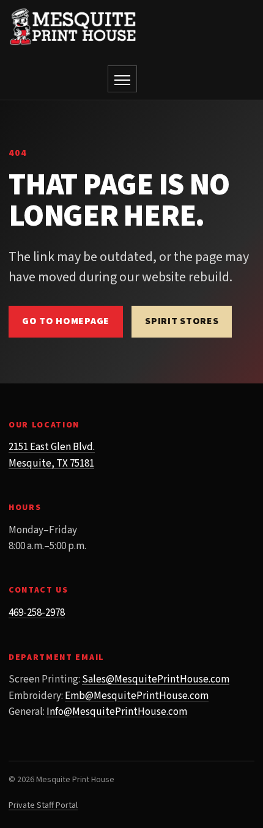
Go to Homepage (65, 321)
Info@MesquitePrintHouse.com (116, 711)
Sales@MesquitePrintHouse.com (155, 679)
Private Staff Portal (43, 805)
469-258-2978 (37, 612)
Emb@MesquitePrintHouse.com (137, 696)
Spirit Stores (181, 321)
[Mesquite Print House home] (73, 26)
